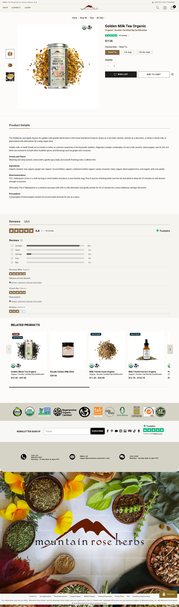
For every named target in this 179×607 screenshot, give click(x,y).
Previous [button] (9, 349)
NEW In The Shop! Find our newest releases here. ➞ (21, 2)
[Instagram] (120, 431)
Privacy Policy (119, 596)
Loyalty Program (75, 596)
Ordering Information (105, 596)
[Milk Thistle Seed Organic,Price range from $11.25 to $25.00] (107, 350)
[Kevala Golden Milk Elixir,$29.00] (68, 350)
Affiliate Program (89, 596)
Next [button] (170, 349)
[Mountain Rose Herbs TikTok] (134, 431)
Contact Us (32, 596)
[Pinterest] (111, 431)
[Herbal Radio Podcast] (138, 431)
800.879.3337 (36, 457)
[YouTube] (116, 431)
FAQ (128, 596)
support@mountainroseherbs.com (95, 458)
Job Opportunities (45, 596)
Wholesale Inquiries (60, 596)
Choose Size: (116, 47)
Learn (28, 8)
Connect (16, 8)
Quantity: (109, 60)
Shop (5, 8)
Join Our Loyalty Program (164, 2)
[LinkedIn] (125, 431)
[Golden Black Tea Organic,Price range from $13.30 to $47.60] (29, 350)
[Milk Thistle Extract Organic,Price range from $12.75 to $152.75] (146, 350)
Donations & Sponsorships (141, 596)
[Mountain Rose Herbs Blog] (130, 431)
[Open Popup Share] (172, 74)
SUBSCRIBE (98, 431)
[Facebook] (107, 431)
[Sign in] (165, 7)
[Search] (157, 7)
